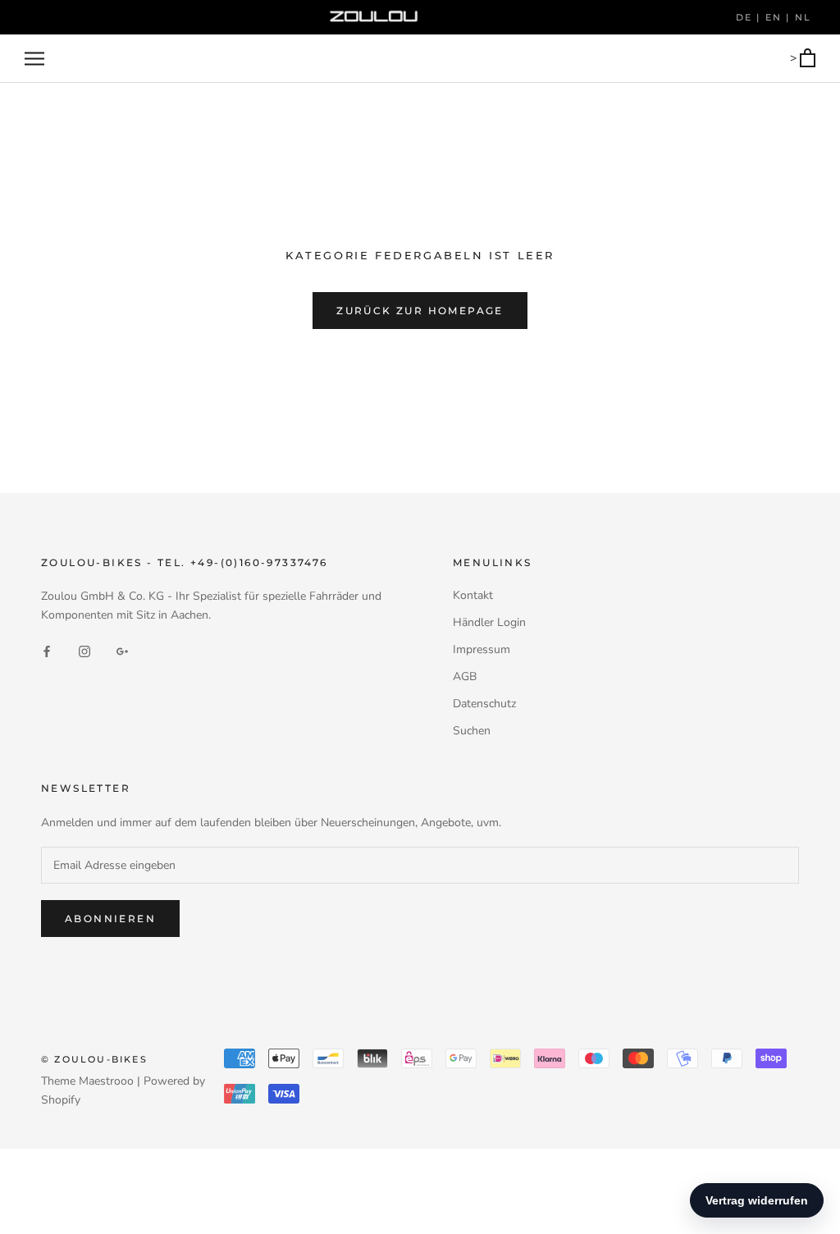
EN (776, 17)
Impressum (481, 649)
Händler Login (489, 622)
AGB (465, 676)
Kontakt (473, 595)
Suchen (472, 730)
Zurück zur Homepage (420, 310)
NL (803, 17)
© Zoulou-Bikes (94, 1059)
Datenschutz (484, 703)
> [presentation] (795, 58)
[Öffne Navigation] (34, 59)
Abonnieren (110, 918)
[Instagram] (84, 651)
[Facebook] (46, 651)
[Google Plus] (122, 651)
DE (746, 17)
